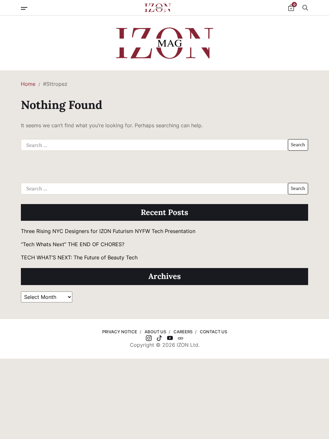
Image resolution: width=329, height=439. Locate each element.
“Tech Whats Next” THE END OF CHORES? (73, 244)
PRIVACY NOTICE (119, 331)
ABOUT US (155, 331)
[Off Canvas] (24, 8)
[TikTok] (159, 338)
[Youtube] (170, 338)
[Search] (305, 7)
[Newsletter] (180, 338)
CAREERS (182, 331)
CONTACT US (213, 331)
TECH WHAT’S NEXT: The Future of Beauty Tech (79, 257)
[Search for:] (154, 145)
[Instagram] (149, 338)
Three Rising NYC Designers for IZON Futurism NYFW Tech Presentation (108, 231)
